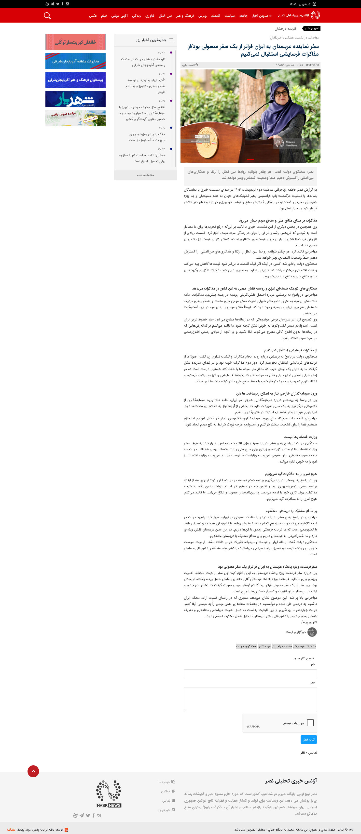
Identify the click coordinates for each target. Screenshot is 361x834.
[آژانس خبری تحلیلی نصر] (299, 15)
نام (313, 664)
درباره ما (165, 782)
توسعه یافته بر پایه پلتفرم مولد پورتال (40, 829)
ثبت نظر (309, 739)
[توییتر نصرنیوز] (58, 4)
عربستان (264, 646)
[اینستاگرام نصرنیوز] (67, 4)
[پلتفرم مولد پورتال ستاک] (65, 830)
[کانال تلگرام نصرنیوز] (52, 4)
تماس (166, 800)
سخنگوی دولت (246, 646)
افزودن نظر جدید (304, 658)
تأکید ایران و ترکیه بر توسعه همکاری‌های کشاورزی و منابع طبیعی (145, 86)
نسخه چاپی (188, 65)
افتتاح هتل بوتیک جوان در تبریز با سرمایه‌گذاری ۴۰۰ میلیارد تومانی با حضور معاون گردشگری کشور (142, 113)
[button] (250, 159)
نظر (312, 682)
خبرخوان (164, 810)
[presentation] (310, 113)
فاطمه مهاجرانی (282, 646)
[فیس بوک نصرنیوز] (62, 4)
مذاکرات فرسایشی (304, 646)
